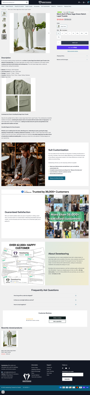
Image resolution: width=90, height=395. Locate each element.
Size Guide (49, 373)
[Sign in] (84, 2)
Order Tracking (50, 371)
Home (2, 6)
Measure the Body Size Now (56, 178)
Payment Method (35, 375)
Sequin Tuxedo (28, 6)
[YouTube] (66, 368)
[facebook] (69, 368)
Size (62, 30)
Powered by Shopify (16, 387)
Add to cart (75, 42)
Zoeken (27, 2)
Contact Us (59, 6)
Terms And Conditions (36, 377)
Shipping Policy (67, 6)
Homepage (3, 9)
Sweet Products (9, 6)
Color (58, 23)
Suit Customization (45, 6)
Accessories (36, 6)
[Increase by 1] (60, 41)
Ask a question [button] (57, 321)
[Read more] (79, 2)
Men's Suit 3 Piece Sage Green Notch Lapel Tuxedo (8, 351)
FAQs (48, 375)
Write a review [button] (57, 318)
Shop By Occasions (19, 6)
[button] (48, 33)
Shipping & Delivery (35, 369)
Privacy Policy (34, 367)
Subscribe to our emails (68, 371)
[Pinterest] (62, 368)
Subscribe (67, 379)
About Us (53, 6)
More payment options (73, 51)
